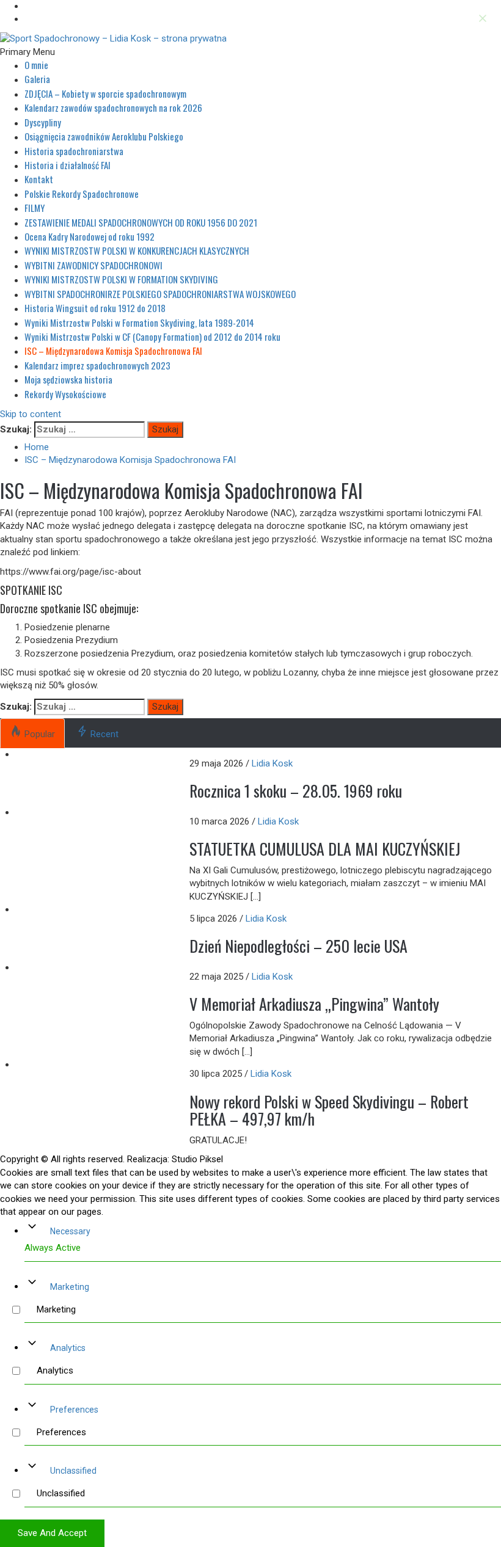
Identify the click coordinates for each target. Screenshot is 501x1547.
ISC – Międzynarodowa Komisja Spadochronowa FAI (113, 350)
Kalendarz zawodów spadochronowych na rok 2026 (113, 107)
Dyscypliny (42, 122)
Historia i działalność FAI (67, 165)
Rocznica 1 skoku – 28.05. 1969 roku (295, 791)
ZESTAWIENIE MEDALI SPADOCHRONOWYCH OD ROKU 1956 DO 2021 (140, 222)
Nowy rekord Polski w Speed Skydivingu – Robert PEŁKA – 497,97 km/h (329, 1110)
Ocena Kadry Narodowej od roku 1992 (89, 236)
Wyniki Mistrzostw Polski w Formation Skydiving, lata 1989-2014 (139, 322)
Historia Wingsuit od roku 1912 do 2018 (95, 308)
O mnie (36, 64)
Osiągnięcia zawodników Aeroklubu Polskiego (103, 136)
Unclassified (73, 1471)
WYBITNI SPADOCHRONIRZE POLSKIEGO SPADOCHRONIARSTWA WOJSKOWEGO (160, 293)
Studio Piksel (197, 1159)
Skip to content (30, 414)
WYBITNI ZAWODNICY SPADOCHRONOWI (93, 265)
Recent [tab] (104, 734)
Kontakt (38, 179)
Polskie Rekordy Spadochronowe (81, 193)
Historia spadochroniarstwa (73, 151)
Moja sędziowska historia (68, 379)
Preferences (74, 1409)
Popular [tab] (39, 734)
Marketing (69, 1287)
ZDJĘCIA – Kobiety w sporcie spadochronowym (105, 93)
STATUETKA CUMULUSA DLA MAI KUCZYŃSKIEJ (324, 849)
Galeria (37, 79)
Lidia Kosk (272, 763)
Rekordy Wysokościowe (65, 394)
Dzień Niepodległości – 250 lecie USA (298, 946)
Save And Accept (52, 1532)
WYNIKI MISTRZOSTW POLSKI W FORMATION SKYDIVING (121, 279)
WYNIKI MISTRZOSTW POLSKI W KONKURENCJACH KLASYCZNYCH (136, 250)
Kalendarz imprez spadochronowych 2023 (97, 365)
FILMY (34, 207)
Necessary (70, 1231)
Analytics (68, 1348)
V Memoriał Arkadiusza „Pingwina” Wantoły (314, 1004)
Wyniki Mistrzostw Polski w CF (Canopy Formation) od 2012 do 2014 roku (152, 336)
